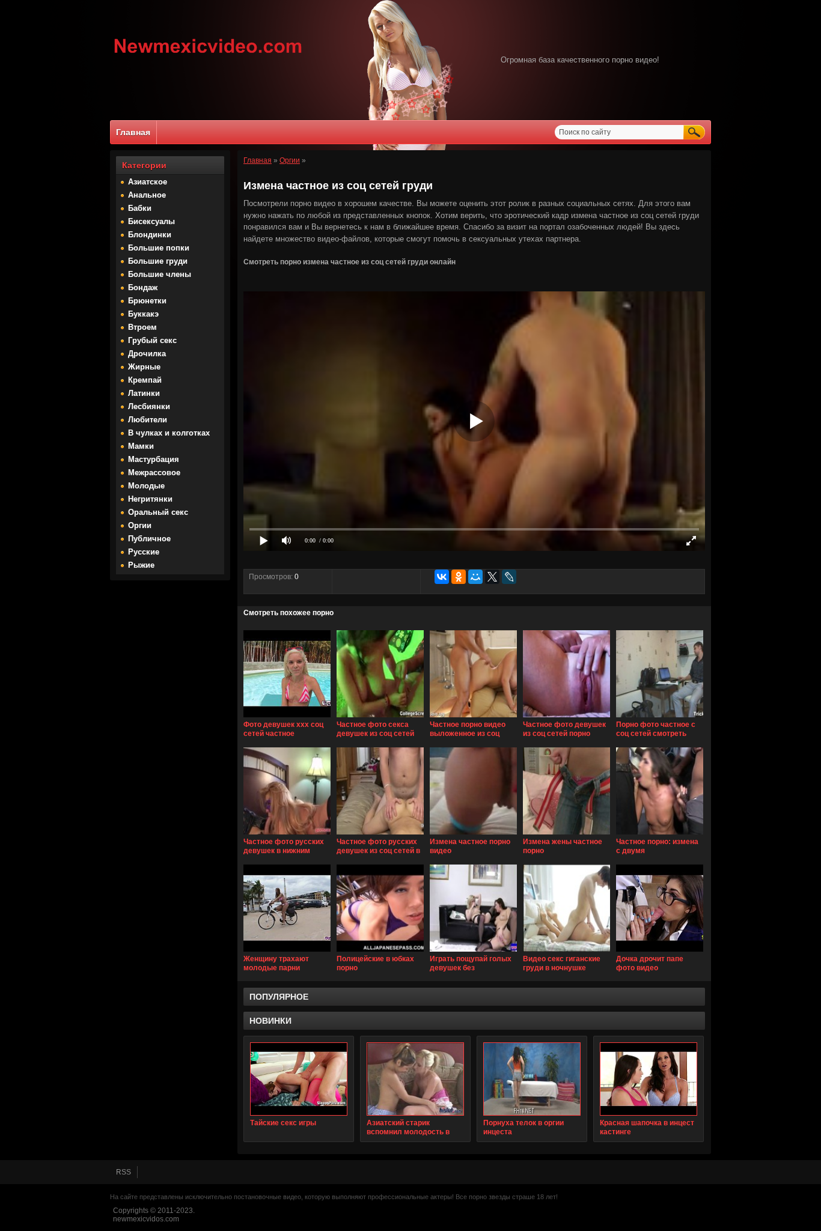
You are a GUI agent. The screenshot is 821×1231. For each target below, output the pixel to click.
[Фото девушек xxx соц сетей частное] (287, 718)
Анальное (147, 194)
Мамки (141, 446)
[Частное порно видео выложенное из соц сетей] (473, 718)
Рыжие (141, 565)
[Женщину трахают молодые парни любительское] (287, 952)
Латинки (144, 393)
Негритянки (150, 498)
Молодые (146, 485)
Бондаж (142, 287)
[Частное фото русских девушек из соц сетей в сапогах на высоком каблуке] (380, 835)
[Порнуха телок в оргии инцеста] (532, 1079)
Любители (147, 419)
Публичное (149, 538)
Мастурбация (153, 459)
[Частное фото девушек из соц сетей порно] (566, 718)
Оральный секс (158, 512)
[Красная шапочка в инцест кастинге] (648, 1079)
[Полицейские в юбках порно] (380, 952)
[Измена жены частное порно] (566, 835)
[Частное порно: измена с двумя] (659, 835)
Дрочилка (147, 353)
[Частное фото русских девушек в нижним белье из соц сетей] (287, 835)
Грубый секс (152, 340)
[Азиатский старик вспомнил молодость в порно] (415, 1079)
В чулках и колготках (169, 432)
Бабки (139, 208)
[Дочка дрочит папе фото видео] (659, 952)
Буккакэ (143, 313)
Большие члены (159, 274)
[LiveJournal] (509, 577)
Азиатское (147, 181)
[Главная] (208, 54)
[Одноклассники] (458, 577)
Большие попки (158, 247)
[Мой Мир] (475, 577)
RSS (123, 1172)
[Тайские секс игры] (298, 1079)
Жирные (144, 366)
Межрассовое (154, 472)
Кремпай (145, 379)
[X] (492, 577)
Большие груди (158, 261)
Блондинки (149, 234)
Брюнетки (147, 300)
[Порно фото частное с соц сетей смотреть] (659, 718)
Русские (143, 551)
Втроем (142, 327)
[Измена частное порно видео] (473, 835)
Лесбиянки (149, 406)
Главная (133, 132)
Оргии (139, 525)
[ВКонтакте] (442, 577)
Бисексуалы (151, 221)
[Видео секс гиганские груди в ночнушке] (566, 952)
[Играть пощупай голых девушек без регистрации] (473, 952)
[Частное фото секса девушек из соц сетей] (380, 718)
